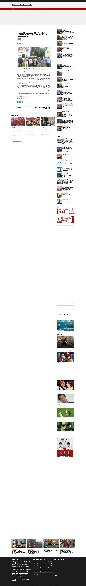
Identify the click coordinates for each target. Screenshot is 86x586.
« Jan (34, 574)
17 (40, 569)
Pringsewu (14, 577)
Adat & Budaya (43, 9)
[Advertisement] (43, 18)
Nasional (16, 9)
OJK (17, 572)
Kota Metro (14, 566)
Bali (16, 561)
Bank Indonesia (27, 561)
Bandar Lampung (65, 35)
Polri (24, 9)
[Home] (12, 9)
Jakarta (66, 160)
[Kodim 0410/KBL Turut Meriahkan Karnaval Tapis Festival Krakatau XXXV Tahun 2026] (59, 49)
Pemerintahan (70, 103)
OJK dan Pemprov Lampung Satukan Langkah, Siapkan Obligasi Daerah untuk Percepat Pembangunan (67, 195)
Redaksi (21, 582)
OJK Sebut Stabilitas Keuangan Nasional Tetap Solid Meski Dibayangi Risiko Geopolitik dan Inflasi (67, 163)
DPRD (63, 111)
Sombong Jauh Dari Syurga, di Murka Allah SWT (67, 44)
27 (48, 571)
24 (40, 571)
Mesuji (26, 571)
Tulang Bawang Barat (24, 579)
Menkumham (21, 571)
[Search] (74, 9)
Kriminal (37, 9)
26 (45, 571)
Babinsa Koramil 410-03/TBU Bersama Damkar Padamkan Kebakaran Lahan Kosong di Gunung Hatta (67, 38)
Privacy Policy (13, 582)
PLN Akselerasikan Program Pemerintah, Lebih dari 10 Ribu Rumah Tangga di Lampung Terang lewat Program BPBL (47, 130)
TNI (20, 9)
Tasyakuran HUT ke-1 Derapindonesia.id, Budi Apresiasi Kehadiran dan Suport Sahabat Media (68, 32)
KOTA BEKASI (66, 111)
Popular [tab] (65, 26)
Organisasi (25, 572)
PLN (22, 576)
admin (24, 40)
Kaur (17, 564)
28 (51, 571)
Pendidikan (20, 574)
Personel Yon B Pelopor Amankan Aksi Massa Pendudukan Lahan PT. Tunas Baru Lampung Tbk (42, 106)
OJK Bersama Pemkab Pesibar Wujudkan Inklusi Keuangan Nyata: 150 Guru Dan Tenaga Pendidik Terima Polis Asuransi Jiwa (67, 141)
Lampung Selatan (65, 103)
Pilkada (19, 576)
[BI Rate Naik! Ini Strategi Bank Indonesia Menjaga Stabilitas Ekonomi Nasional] (59, 169)
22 (34, 571)
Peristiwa (28, 9)
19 (45, 569)
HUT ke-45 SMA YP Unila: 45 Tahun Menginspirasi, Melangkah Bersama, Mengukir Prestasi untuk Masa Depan (32, 130)
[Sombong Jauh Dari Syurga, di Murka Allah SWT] (59, 43)
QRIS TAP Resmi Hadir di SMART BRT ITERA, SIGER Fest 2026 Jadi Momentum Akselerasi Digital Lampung (67, 182)
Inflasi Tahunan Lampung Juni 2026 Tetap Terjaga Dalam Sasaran (67, 175)
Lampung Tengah (15, 569)
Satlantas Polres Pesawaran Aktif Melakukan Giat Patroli (25, 106)
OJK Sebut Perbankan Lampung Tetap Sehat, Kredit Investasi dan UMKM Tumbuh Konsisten (67, 157)
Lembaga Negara (15, 571)
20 (48, 569)
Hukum (33, 9)
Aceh (13, 561)
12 (45, 567)
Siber (18, 582)
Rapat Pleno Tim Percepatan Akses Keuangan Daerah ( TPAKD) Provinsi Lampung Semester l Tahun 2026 (67, 189)
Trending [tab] (71, 26)
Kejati (20, 564)
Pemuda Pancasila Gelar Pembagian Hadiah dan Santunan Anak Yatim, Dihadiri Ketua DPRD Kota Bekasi (67, 100)
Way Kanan (14, 581)
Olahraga (20, 572)
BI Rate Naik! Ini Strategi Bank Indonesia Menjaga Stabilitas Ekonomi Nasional (67, 169)
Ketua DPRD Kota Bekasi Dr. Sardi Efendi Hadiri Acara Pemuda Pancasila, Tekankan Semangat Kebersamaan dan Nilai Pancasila (67, 115)
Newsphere (52, 584)
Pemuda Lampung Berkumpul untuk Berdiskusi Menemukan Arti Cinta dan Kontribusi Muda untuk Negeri (67, 122)
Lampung (63, 90)
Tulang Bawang (17, 579)
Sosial (23, 577)
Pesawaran (25, 574)
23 (37, 571)
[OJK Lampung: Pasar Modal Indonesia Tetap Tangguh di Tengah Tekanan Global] (59, 201)
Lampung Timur (21, 569)
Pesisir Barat (67, 138)
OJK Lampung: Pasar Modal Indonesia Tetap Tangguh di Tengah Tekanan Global (67, 202)
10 (40, 567)
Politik (25, 576)
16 (37, 569)
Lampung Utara (66, 125)
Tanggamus (27, 577)
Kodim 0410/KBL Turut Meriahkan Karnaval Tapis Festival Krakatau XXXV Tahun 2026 (67, 49)
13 (48, 567)
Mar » (37, 574)
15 (34, 569)
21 (51, 569)
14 (51, 567)
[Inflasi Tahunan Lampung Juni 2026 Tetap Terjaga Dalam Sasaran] (59, 175)
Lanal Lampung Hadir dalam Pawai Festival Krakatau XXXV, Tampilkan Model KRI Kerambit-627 (67, 56)
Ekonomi (63, 138)
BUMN (63, 125)
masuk (18, 142)
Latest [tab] (59, 26)
